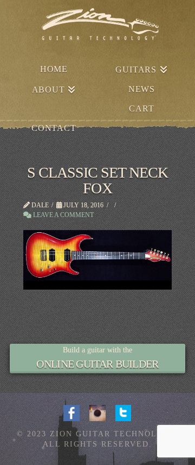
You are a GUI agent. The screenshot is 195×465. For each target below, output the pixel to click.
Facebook (71, 412)
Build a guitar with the (97, 350)
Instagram (97, 412)
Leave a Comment (62, 215)
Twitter (123, 412)
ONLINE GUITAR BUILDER (97, 364)
